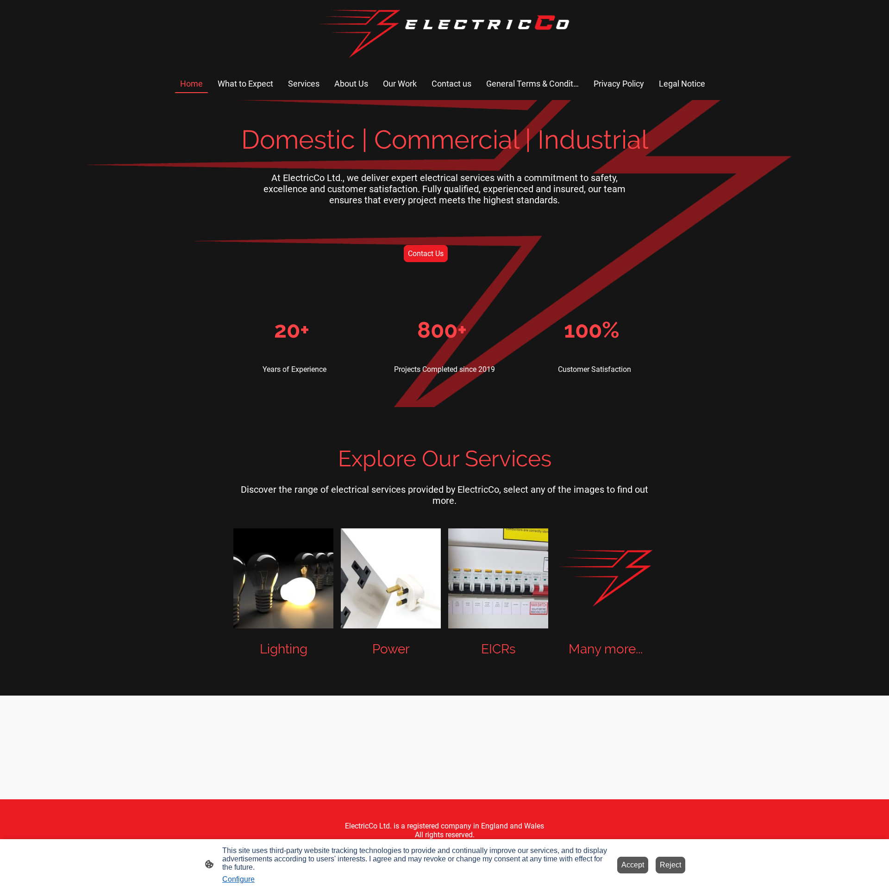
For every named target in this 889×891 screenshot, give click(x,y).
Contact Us (426, 253)
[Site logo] (444, 33)
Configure (238, 879)
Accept (632, 865)
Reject (670, 865)
